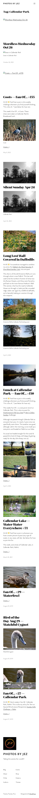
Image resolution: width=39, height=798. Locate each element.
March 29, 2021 (8, 557)
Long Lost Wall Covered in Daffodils (18, 257)
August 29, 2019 (8, 606)
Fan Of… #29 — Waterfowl (14, 593)
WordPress (32, 794)
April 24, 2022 (7, 221)
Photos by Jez (11, 3)
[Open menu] (34, 3)
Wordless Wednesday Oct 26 (19, 45)
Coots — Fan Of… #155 (19, 97)
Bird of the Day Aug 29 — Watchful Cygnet (15, 621)
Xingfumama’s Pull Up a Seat (13, 412)
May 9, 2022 (7, 152)
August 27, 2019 (8, 719)
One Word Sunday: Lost (11, 269)
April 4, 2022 (7, 355)
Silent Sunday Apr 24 (19, 187)
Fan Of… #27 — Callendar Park (14, 695)
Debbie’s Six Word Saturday (22, 267)
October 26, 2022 (8, 62)
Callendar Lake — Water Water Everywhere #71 (16, 524)
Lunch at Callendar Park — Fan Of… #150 (18, 391)
